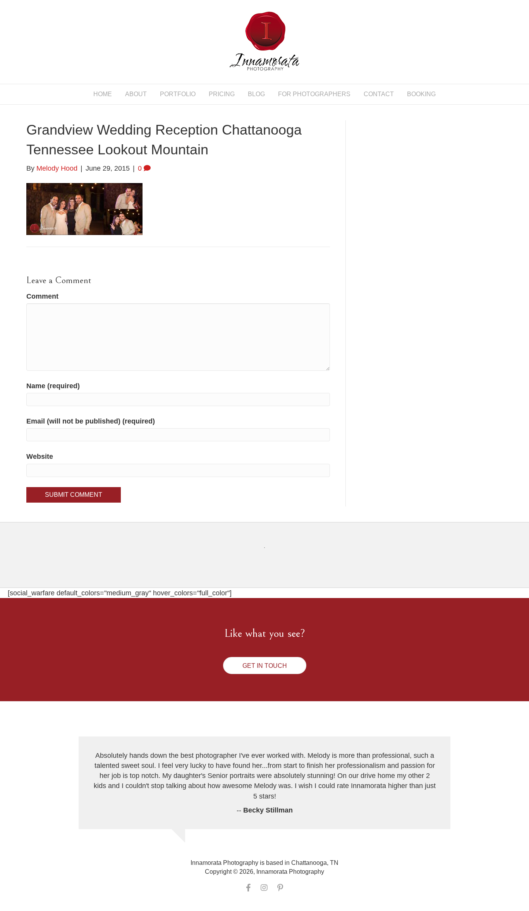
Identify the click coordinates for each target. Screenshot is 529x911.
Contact (379, 94)
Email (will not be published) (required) (90, 421)
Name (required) (53, 386)
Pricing (222, 94)
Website (39, 456)
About (136, 94)
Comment (42, 296)
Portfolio (178, 94)
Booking (421, 94)
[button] (264, 665)
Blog (256, 94)
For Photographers (314, 94)
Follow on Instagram (269, 562)
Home (102, 94)
